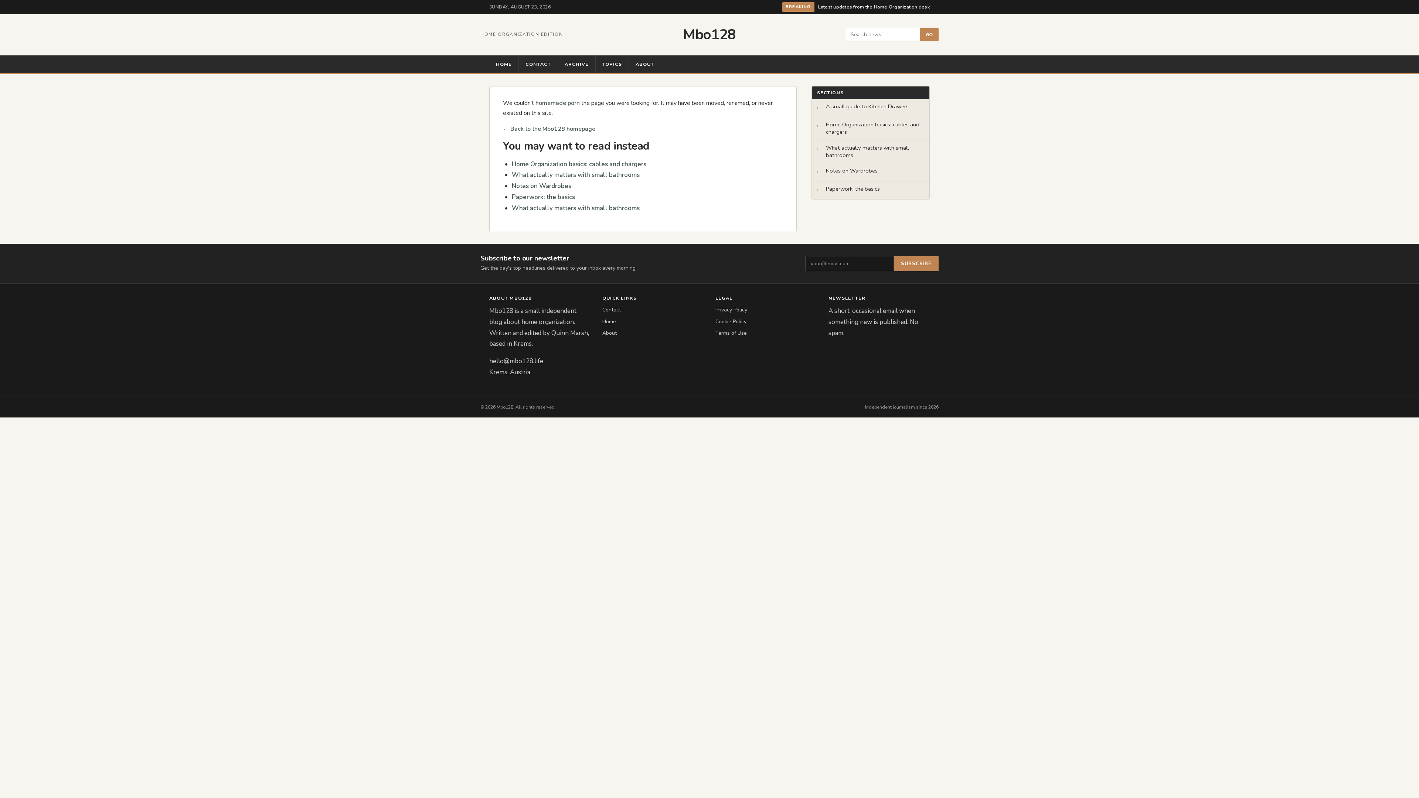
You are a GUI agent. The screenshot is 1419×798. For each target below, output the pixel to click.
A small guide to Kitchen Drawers (867, 106)
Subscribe (916, 263)
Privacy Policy (731, 309)
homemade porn (557, 103)
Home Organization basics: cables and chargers (579, 164)
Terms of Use (731, 333)
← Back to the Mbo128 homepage (549, 129)
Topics (612, 64)
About (645, 64)
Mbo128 (709, 34)
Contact (538, 64)
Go (929, 34)
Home (504, 64)
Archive (577, 64)
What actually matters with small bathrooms (576, 175)
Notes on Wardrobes (541, 186)
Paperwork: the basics (543, 197)
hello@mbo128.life (516, 361)
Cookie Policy (730, 321)
